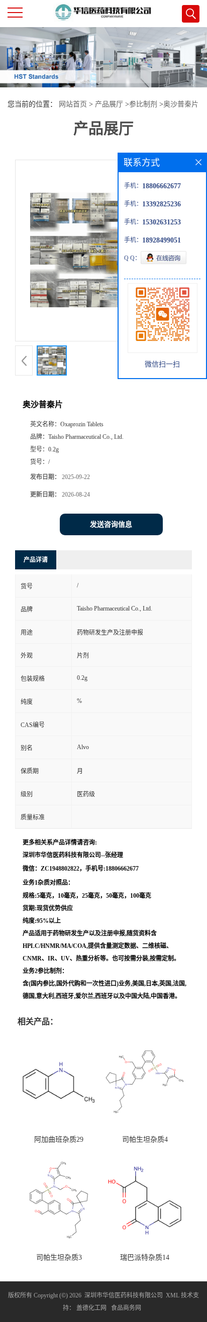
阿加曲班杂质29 (58, 1139)
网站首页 (73, 104)
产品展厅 (109, 104)
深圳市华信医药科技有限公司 (123, 1295)
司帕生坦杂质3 (59, 1257)
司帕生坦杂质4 (145, 1139)
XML (172, 1295)
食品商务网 (126, 1307)
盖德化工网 (91, 1307)
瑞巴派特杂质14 (144, 1257)
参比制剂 (143, 104)
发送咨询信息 (111, 524)
